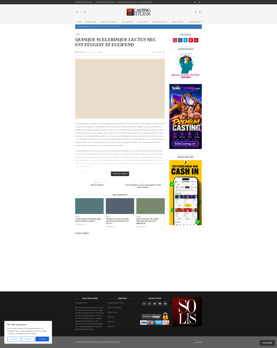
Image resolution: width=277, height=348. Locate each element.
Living (91, 26)
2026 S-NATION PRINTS (145, 2)
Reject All (28, 339)
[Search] (199, 2)
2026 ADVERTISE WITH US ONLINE (105, 2)
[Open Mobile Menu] (200, 12)
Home (79, 22)
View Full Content (120, 174)
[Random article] (195, 2)
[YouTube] (191, 40)
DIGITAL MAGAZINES (109, 22)
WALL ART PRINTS (128, 22)
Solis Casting (143, 22)
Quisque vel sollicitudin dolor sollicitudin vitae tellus (117, 221)
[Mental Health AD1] (185, 66)
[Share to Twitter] (156, 52)
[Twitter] (85, 12)
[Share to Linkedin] (160, 52)
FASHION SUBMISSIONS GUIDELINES (126, 2)
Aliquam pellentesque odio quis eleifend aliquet (88, 220)
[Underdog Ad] (185, 192)
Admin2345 (82, 52)
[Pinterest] (196, 40)
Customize (14, 339)
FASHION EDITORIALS (159, 22)
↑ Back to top (198, 342)
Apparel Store (90, 22)
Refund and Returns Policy (116, 303)
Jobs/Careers (111, 317)
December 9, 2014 (80, 224)
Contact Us (111, 326)
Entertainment (194, 22)
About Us (111, 322)
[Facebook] (81, 12)
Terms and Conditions (114, 307)
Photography (177, 22)
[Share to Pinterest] (163, 52)
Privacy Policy (112, 312)
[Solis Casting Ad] (185, 116)
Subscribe (267, 343)
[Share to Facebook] (153, 52)
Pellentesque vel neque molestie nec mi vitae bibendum (147, 221)
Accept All (42, 339)
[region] (28, 332)
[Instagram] (77, 12)
